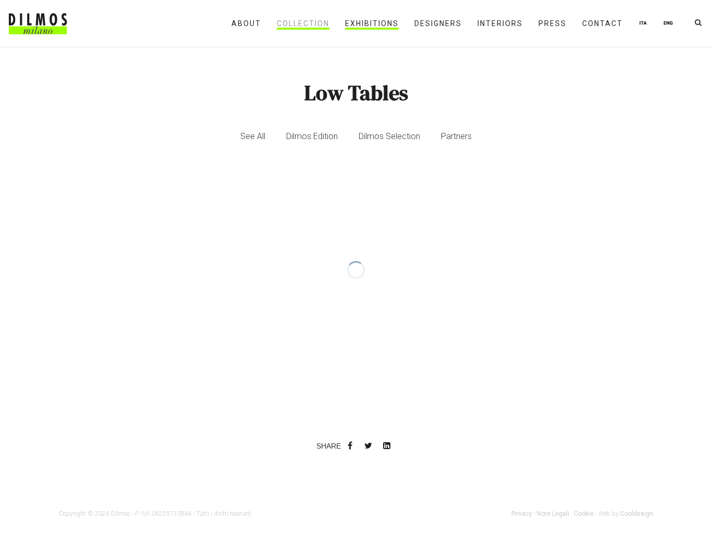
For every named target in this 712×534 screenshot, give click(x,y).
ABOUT (246, 23)
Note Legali (553, 513)
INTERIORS (500, 23)
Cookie (584, 513)
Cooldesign (636, 513)
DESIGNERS (438, 23)
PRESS (552, 23)
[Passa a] (643, 23)
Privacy (521, 513)
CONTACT (602, 23)
